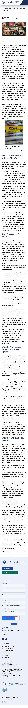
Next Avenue (18, 42)
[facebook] (3, 639)
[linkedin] (6, 639)
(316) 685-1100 (7, 628)
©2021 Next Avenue (8, 548)
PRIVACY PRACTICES (6, 663)
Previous (5, 552)
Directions (5, 634)
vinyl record (17, 66)
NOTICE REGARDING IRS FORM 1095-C (10, 666)
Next (23, 552)
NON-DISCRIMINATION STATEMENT (10, 664)
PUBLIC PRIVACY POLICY (7, 662)
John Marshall (8, 42)
